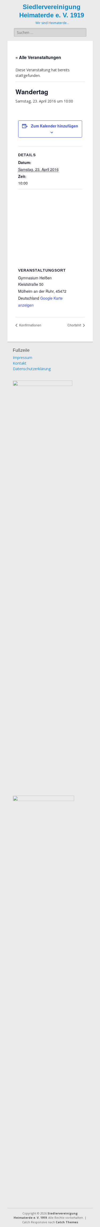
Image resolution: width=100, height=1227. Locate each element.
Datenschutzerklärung (32, 368)
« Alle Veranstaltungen (38, 57)
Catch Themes (67, 1222)
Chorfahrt (74, 325)
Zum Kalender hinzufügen (54, 125)
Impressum (22, 357)
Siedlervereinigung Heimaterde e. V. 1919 (46, 1215)
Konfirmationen (29, 325)
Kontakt (19, 363)
